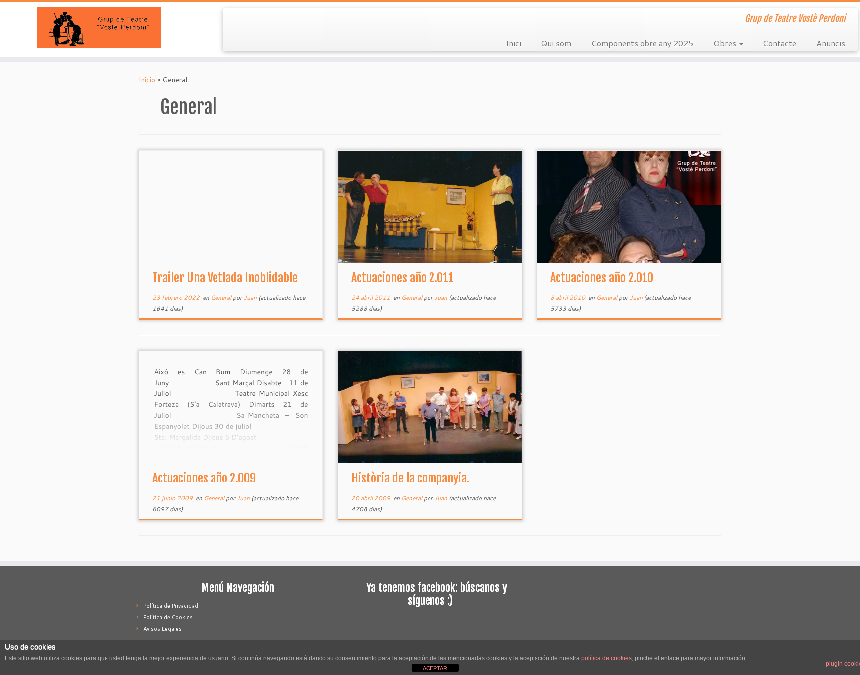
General (222, 297)
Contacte (779, 43)
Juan (250, 297)
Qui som (556, 43)
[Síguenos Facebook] (237, 19)
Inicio (147, 80)
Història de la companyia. (410, 478)
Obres (725, 43)
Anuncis (830, 43)
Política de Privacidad (170, 606)
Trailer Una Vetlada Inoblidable (225, 277)
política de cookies (606, 658)
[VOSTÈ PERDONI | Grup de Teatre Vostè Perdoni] (99, 27)
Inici (513, 43)
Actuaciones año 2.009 (204, 478)
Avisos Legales (162, 629)
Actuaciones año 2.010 (601, 277)
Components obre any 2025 (642, 43)
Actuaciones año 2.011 (402, 277)
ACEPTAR (435, 668)
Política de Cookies (168, 617)
